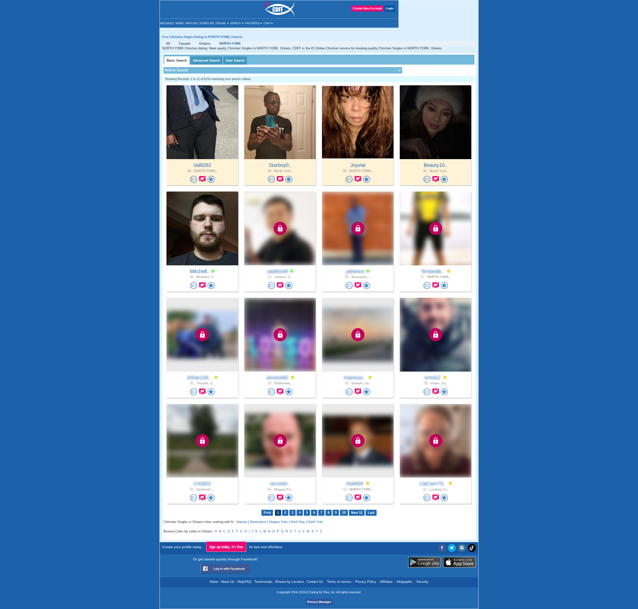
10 (344, 512)
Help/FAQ (244, 582)
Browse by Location (289, 582)
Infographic (404, 582)
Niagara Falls (278, 522)
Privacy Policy (365, 582)
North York (315, 522)
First (267, 512)
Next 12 (356, 512)
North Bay (298, 522)
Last (371, 512)
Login (390, 8)
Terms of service (339, 582)
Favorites (252, 23)
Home (214, 582)
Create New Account (367, 8)
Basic (177, 60)
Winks (179, 23)
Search (235, 23)
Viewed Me (206, 23)
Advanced (206, 60)
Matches (191, 23)
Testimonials (263, 582)
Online (221, 23)
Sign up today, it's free (226, 546)
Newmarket (258, 522)
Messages (167, 23)
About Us (227, 582)
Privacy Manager (319, 602)
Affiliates (386, 582)
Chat (266, 23)
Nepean (241, 522)
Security (422, 582)
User (235, 60)
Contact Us (315, 582)
